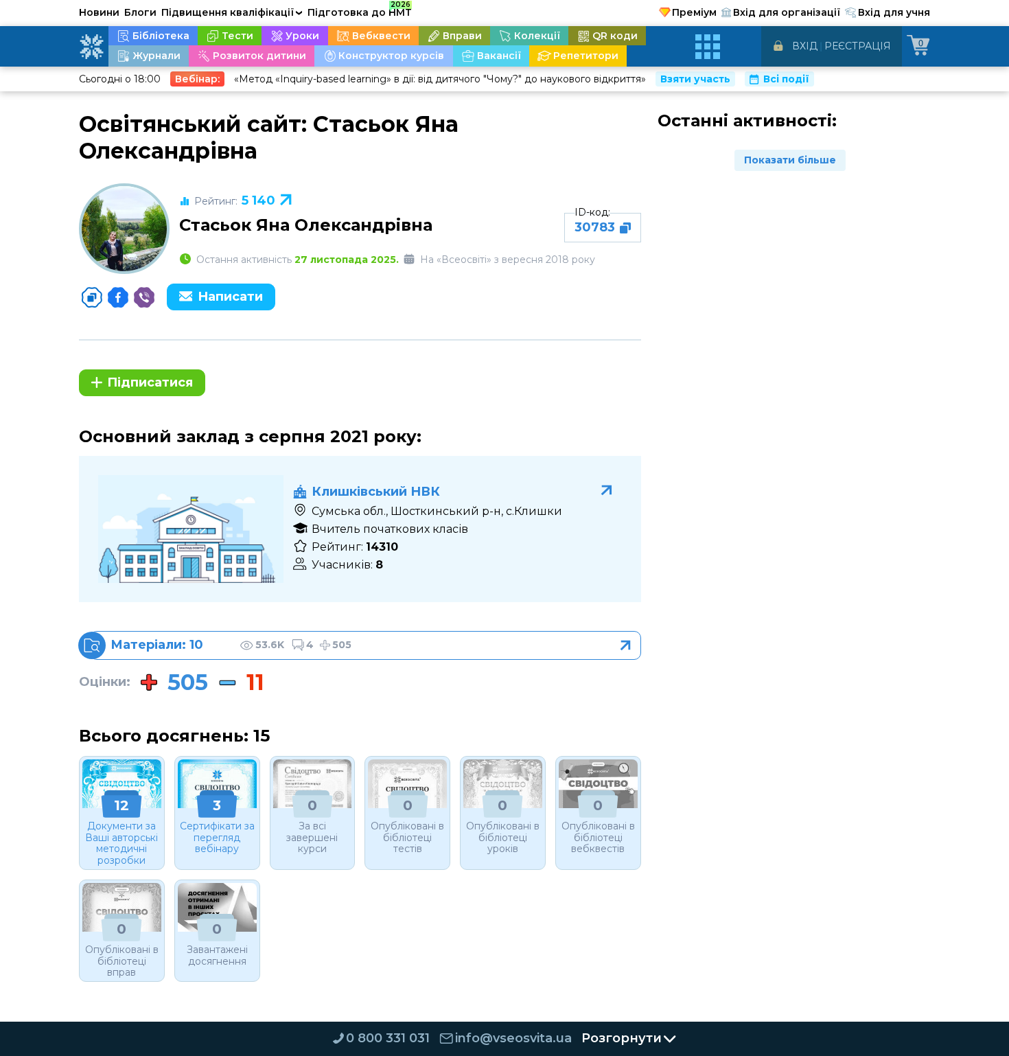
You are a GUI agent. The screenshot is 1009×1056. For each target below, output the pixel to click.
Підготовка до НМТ (360, 10)
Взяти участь (695, 79)
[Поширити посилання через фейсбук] (118, 297)
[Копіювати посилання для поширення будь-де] (92, 297)
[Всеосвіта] (91, 46)
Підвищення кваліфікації (232, 12)
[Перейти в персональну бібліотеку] (365, 645)
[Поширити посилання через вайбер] (144, 297)
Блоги (140, 12)
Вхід (804, 46)
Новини (99, 12)
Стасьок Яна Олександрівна (305, 225)
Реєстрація (857, 46)
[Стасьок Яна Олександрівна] (124, 228)
